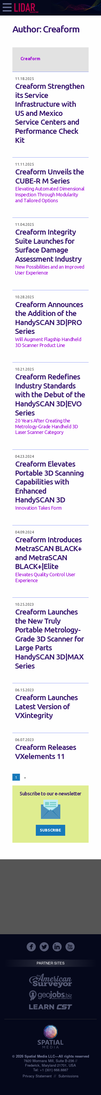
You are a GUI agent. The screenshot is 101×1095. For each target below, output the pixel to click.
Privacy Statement (37, 1075)
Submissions (68, 1075)
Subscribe (50, 830)
